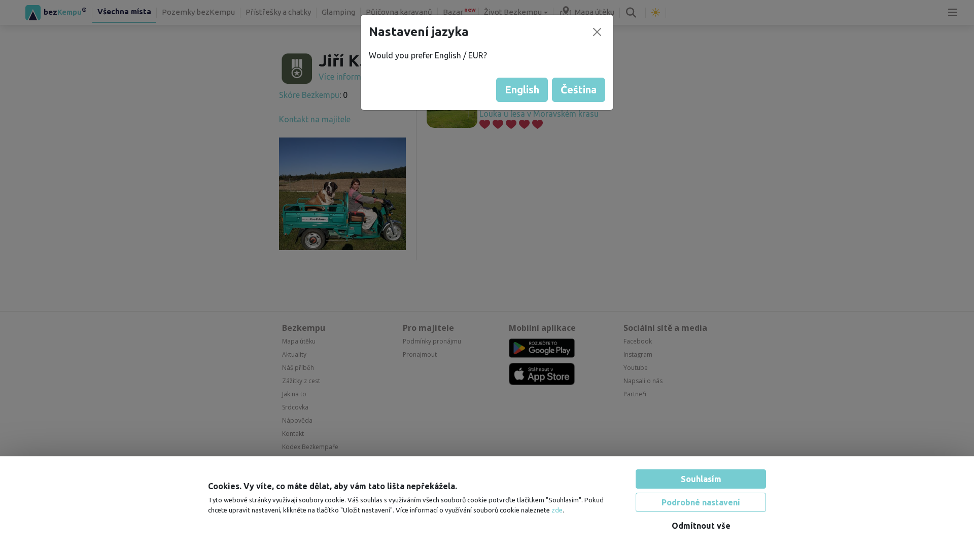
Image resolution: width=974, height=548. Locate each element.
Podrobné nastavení (701, 502)
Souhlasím (701, 479)
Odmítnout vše (701, 525)
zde (557, 509)
